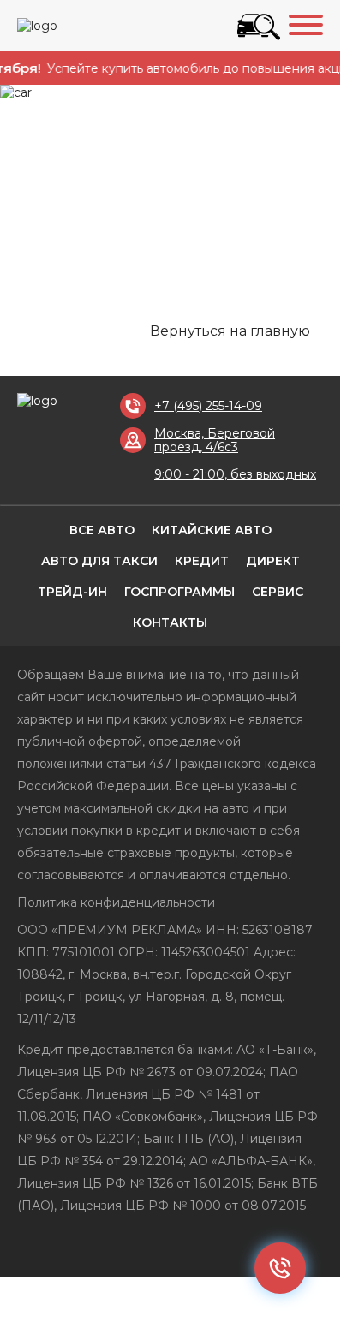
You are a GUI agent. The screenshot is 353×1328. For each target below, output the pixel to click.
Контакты (170, 622)
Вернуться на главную (230, 331)
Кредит (202, 561)
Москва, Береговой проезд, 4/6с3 (214, 440)
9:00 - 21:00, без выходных (235, 474)
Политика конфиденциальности (116, 902)
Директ (273, 561)
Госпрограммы (179, 591)
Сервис (277, 591)
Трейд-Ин (72, 591)
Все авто (102, 530)
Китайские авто (212, 530)
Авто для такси (99, 561)
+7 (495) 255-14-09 (208, 406)
